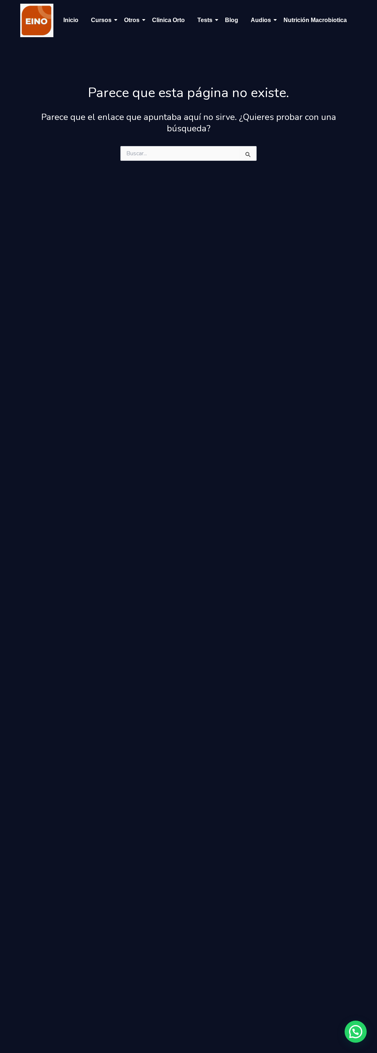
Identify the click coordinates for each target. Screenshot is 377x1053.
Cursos (101, 20)
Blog (231, 20)
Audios (261, 20)
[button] (356, 1032)
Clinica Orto (168, 20)
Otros (132, 20)
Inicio (70, 20)
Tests (204, 20)
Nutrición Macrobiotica (315, 20)
